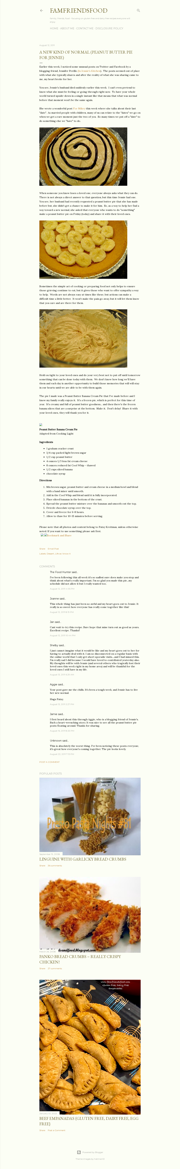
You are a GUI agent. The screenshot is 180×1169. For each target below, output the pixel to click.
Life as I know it (63, 553)
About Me (67, 28)
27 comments (55, 968)
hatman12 (99, 1159)
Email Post (53, 548)
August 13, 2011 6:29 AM (62, 674)
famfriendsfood (78, 10)
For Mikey (79, 108)
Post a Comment (49, 762)
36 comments (55, 865)
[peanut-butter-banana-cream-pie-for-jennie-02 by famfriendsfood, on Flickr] (83, 184)
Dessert (50, 553)
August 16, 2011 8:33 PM (62, 730)
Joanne (54, 598)
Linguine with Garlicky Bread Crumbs (82, 859)
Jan (52, 622)
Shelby (54, 645)
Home (54, 28)
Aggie (53, 684)
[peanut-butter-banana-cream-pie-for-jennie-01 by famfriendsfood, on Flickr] (83, 277)
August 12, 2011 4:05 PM (62, 588)
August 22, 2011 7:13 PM (62, 754)
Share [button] (42, 548)
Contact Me (85, 28)
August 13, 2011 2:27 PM (62, 704)
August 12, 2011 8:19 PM (62, 612)
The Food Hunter (60, 572)
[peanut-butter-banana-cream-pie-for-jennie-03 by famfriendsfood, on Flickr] (83, 366)
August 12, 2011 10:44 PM (62, 635)
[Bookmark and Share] (58, 535)
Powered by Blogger (92, 1152)
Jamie (53, 714)
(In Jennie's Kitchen (89, 71)
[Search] (138, 9)
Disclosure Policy (109, 28)
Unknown (56, 740)
